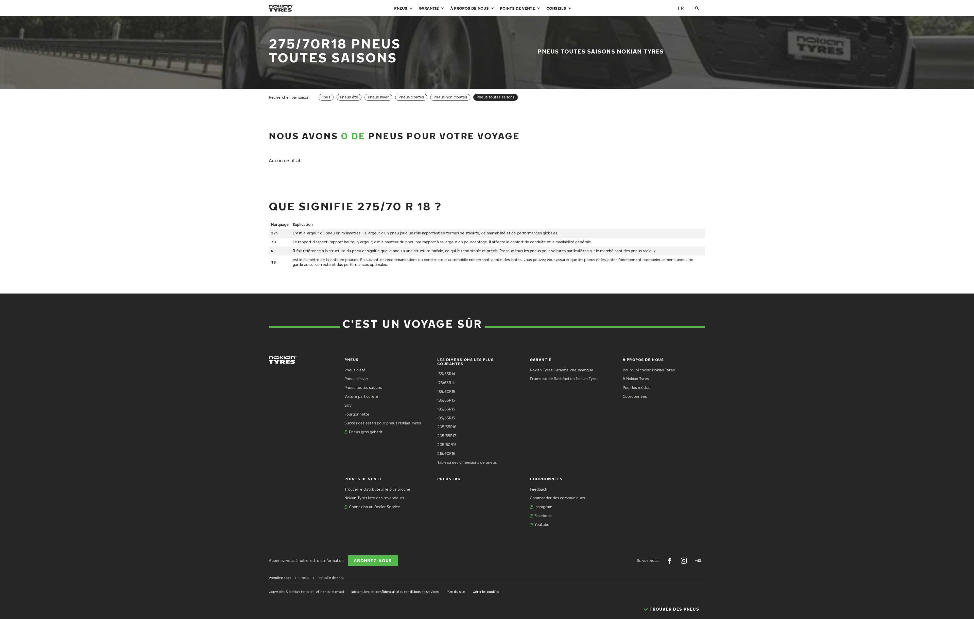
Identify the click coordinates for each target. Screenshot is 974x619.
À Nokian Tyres (636, 378)
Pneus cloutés (411, 97)
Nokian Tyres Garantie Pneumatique (561, 370)
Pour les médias (636, 387)
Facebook (543, 515)
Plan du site (456, 592)
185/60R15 (446, 391)
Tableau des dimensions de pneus (467, 462)
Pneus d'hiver (356, 378)
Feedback (538, 489)
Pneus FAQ (449, 479)
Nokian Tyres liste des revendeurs (374, 498)
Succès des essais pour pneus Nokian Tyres (382, 423)
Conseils (556, 8)
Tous (326, 97)
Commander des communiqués (557, 498)
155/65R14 (446, 374)
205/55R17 (446, 436)
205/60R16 (447, 444)
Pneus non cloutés (450, 97)
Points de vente (517, 8)
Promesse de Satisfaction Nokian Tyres (564, 378)
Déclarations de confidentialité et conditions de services (395, 592)
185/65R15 (446, 400)
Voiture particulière (361, 396)
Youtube (541, 524)
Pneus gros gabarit (365, 432)
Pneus (400, 8)
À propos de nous (469, 8)
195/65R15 (446, 418)
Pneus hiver (378, 97)
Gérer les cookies (486, 592)
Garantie (429, 8)
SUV (348, 405)
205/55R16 (446, 427)
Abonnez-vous (373, 560)
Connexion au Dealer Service (374, 507)
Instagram (543, 507)
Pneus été (349, 97)
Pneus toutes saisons (363, 387)
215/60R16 (446, 453)
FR (681, 8)
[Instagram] (684, 561)
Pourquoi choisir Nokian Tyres (649, 370)
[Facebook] (670, 561)
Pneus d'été (355, 370)
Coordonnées (635, 396)
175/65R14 (446, 383)
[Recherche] (697, 8)
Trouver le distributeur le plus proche (377, 489)
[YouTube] (698, 561)
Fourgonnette (356, 414)
